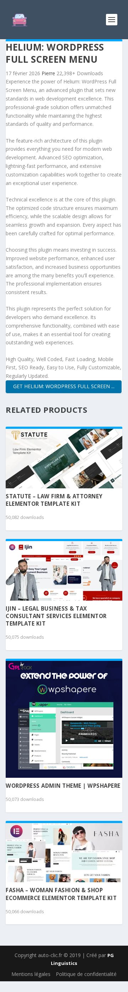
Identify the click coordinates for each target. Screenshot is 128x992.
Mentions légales (30, 974)
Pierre (49, 73)
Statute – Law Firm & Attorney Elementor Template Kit (54, 500)
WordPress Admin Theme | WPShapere (63, 785)
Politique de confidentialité (86, 974)
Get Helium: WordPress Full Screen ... (63, 386)
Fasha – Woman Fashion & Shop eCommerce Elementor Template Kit (61, 893)
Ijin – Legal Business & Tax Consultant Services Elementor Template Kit (56, 616)
